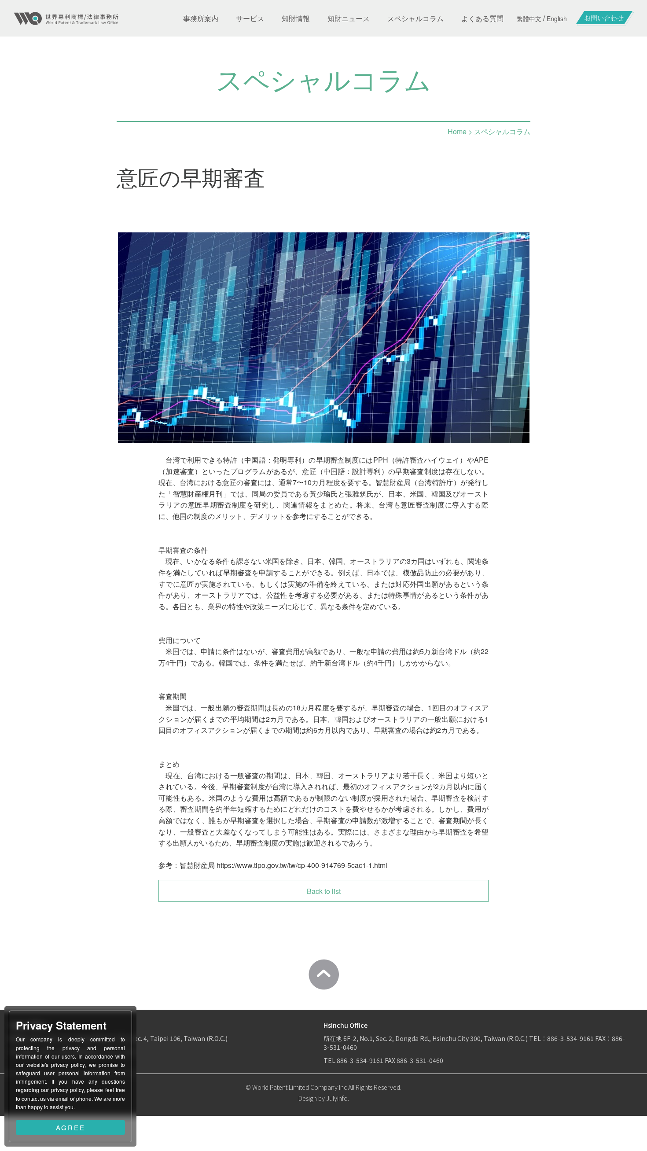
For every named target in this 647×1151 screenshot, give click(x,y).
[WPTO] (66, 18)
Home (457, 131)
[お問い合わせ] (605, 18)
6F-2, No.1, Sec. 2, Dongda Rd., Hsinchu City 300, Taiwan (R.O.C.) (436, 1038)
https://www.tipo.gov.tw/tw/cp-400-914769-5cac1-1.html (302, 865)
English (557, 18)
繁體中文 (529, 18)
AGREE (70, 1127)
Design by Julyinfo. (323, 1098)
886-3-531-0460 (420, 1060)
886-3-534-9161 (570, 1038)
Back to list (324, 891)
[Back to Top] (323, 974)
